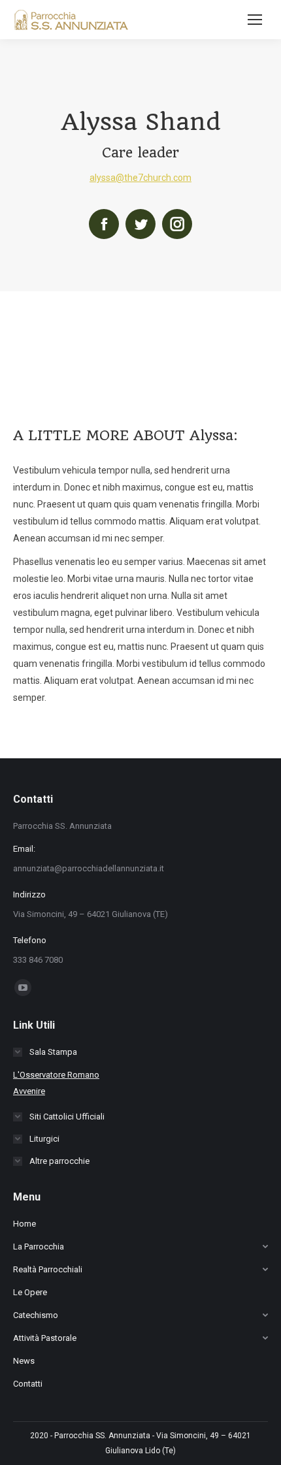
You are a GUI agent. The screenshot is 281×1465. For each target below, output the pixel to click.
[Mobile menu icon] (255, 20)
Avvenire (29, 1091)
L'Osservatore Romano (56, 1075)
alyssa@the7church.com (140, 177)
